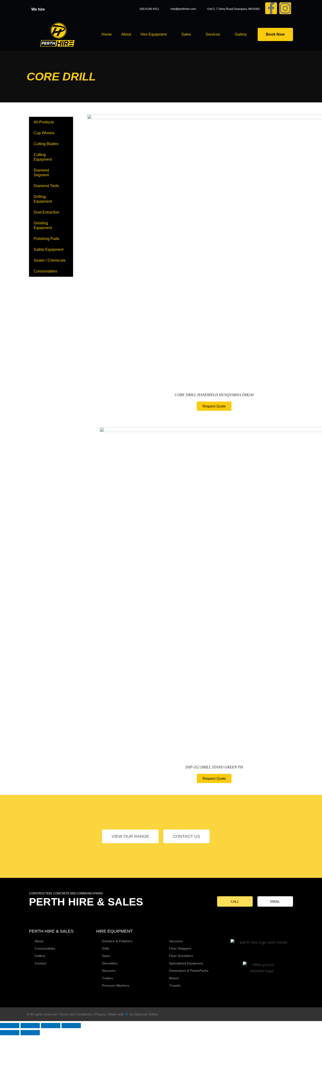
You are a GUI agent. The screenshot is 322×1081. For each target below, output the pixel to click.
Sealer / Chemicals (50, 260)
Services (213, 34)
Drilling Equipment (43, 199)
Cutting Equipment (43, 157)
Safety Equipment (48, 249)
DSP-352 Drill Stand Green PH (214, 767)
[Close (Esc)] (71, 1025)
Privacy (100, 1014)
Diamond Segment (41, 172)
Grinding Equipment (43, 225)
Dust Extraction (46, 212)
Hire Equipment (153, 34)
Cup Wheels (44, 133)
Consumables (45, 271)
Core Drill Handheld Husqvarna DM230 (214, 395)
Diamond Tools (46, 186)
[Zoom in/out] (9, 1025)
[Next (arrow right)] (30, 1032)
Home (107, 34)
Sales (186, 34)
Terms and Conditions (75, 1014)
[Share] (50, 1025)
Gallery (241, 34)
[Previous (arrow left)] (9, 1032)
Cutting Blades (46, 144)
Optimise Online (146, 1014)
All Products (44, 122)
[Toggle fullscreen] (30, 1025)
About (126, 34)
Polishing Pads (46, 239)
